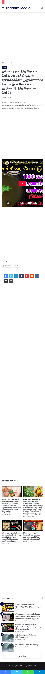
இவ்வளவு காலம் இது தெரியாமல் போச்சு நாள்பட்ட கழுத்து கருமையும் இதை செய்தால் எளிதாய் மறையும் (31, 536)
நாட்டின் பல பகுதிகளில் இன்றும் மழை (26, 644)
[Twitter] (11, 276)
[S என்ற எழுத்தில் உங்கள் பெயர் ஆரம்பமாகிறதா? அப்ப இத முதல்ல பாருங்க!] (8, 607)
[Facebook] (6, 276)
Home (5, 63)
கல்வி (10, 63)
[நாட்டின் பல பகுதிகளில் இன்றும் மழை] (8, 647)
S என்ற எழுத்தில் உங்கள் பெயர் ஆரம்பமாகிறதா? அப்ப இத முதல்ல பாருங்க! (28, 605)
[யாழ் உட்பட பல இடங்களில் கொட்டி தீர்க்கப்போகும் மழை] (8, 638)
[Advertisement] (22, 36)
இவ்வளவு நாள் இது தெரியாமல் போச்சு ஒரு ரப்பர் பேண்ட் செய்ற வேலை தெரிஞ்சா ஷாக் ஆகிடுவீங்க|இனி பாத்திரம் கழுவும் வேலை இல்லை (11, 537)
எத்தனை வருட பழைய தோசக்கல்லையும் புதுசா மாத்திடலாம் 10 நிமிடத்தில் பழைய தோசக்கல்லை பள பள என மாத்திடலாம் (27, 616)
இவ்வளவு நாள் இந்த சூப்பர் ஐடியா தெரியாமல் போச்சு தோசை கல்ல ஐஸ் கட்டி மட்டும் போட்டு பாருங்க (28, 626)
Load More (22, 656)
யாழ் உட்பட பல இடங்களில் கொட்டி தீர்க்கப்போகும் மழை (25, 636)
